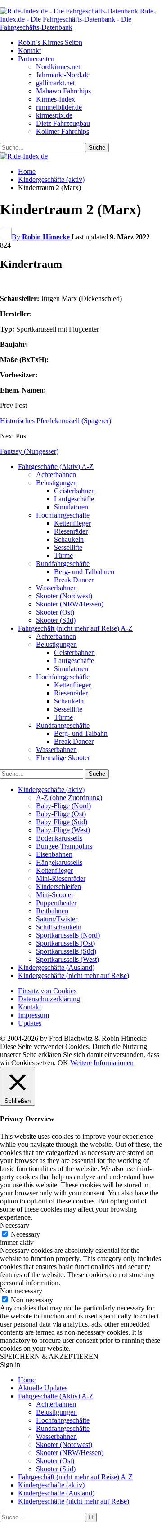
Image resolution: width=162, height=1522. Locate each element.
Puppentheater (56, 903)
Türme (63, 555)
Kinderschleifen (58, 886)
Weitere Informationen (102, 1062)
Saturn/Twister (56, 919)
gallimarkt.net (55, 83)
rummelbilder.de (59, 107)
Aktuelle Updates (43, 1388)
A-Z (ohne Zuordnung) (69, 797)
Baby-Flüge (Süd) (61, 822)
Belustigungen (56, 483)
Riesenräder (71, 531)
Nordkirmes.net (58, 67)
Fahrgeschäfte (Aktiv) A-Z (56, 466)
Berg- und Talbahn (81, 733)
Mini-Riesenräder (61, 878)
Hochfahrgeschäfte (63, 515)
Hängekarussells (59, 862)
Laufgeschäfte (74, 499)
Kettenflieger (72, 523)
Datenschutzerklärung (49, 999)
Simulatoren (71, 507)
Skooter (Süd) (56, 620)
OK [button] (63, 1062)
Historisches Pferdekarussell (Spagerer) (55, 421)
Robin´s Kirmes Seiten (50, 42)
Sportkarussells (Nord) (68, 935)
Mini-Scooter (54, 894)
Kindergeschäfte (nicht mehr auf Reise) (73, 975)
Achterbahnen (56, 474)
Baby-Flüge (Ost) (61, 814)
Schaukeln (69, 539)
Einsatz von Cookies (47, 991)
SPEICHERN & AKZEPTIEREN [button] (49, 1356)
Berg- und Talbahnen (84, 571)
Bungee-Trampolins (64, 846)
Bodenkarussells (59, 838)
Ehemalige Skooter (63, 757)
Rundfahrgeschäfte (63, 563)
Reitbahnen (52, 911)
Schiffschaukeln (58, 927)
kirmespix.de (54, 115)
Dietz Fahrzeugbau (63, 123)
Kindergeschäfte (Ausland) (56, 967)
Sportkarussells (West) (67, 959)
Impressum (33, 1015)
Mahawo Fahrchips (63, 91)
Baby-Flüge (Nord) (63, 806)
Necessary (25, 1234)
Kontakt (29, 50)
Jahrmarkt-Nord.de (63, 75)
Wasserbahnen (56, 588)
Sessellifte (68, 547)
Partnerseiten (36, 58)
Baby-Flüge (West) (63, 830)
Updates (29, 1023)
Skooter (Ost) (55, 612)
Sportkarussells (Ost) (65, 943)
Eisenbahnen (54, 854)
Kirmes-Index (55, 99)
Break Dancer (74, 580)
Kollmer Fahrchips (62, 131)
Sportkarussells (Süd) (66, 951)
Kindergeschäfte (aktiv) (51, 789)
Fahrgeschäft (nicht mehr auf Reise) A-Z (75, 628)
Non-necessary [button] (21, 1291)
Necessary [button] (14, 1225)
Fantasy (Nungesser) (29, 451)
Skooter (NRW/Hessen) (70, 604)
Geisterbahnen (74, 491)
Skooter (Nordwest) (64, 596)
